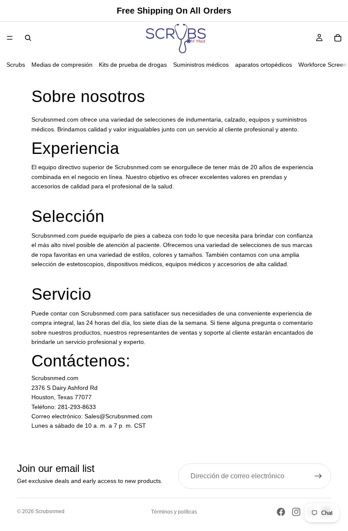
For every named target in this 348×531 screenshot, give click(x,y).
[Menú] (10, 38)
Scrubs (15, 64)
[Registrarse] (318, 476)
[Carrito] (337, 37)
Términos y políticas (174, 512)
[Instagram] (296, 512)
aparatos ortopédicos (263, 64)
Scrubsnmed (50, 511)
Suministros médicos (201, 64)
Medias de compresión (62, 64)
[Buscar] (28, 37)
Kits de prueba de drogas (133, 64)
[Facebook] (281, 512)
